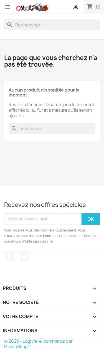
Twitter (24, 256)
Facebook (9, 256)
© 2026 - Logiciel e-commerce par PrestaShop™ (38, 344)
